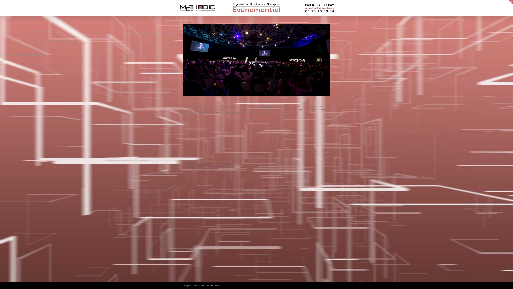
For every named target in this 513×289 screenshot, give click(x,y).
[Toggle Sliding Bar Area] (510, 2)
